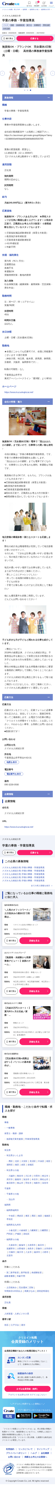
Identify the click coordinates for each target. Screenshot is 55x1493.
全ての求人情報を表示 (40, 886)
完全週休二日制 (26, 1287)
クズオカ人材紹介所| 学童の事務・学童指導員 (23, 867)
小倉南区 (23, 1230)
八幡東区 (33, 1230)
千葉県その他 (12, 1194)
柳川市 (20, 1252)
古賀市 (10, 1255)
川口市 (28, 1176)
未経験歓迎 (36, 1272)
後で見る (9, 38)
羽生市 (28, 1183)
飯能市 (18, 1179)
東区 (27, 1216)
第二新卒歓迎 (12, 1272)
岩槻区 (31, 1164)
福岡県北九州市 (13, 1225)
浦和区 (10, 1164)
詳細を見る (34, 940)
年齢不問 (21, 1276)
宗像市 (39, 1248)
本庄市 (35, 1179)
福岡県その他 (34, 9)
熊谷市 (20, 1176)
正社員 (7, 1302)
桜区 (48, 1161)
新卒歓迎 (25, 1272)
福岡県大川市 (45, 9)
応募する (34, 38)
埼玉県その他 (12, 1170)
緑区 (23, 1164)
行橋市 (12, 1252)
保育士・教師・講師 (13, 1133)
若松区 (26, 1234)
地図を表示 (12, 762)
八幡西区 (44, 1230)
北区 (17, 1161)
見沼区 (33, 1161)
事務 (6, 1122)
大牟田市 (31, 1245)
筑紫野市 (11, 1248)
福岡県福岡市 (12, 1210)
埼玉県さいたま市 (14, 1155)
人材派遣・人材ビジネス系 (16, 1313)
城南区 (47, 1216)
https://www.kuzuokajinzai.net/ (18, 392)
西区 (11, 1161)
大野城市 (21, 1248)
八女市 (29, 1252)
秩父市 (45, 1176)
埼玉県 (7, 1150)
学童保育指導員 (32, 1139)
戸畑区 (18, 1234)
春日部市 (11, 1183)
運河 (23, 1325)
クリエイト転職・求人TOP (11, 9)
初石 (6, 1325)
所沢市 (10, 1179)
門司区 (10, 1234)
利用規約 (10, 1449)
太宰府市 (48, 1248)
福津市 (37, 1252)
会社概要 (45, 1453)
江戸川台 (15, 1325)
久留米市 (13, 1245)
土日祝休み (11, 1287)
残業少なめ (29, 1291)
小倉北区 (13, 1230)
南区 (17, 1164)
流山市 (12, 1199)
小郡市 (45, 1252)
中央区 (41, 1161)
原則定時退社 (43, 1291)
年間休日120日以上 (13, 1291)
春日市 (41, 1245)
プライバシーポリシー (16, 1453)
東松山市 (44, 1179)
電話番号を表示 (14, 774)
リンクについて (25, 1449)
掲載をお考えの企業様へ (35, 1457)
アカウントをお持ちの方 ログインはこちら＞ (27, 1395)
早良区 (10, 1219)
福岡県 (25, 9)
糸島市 (30, 1248)
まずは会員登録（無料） (27, 1389)
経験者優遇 (9, 1276)
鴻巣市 (37, 1183)
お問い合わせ (14, 1457)
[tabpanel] (27, 73)
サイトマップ (43, 1449)
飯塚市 (22, 1245)
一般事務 (10, 1128)
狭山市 (20, 1183)
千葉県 (7, 1188)
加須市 (26, 1179)
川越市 (12, 1176)
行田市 (37, 1176)
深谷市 (45, 1183)
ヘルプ (34, 1453)
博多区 (20, 1216)
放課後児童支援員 (14, 1139)
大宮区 (24, 1161)
